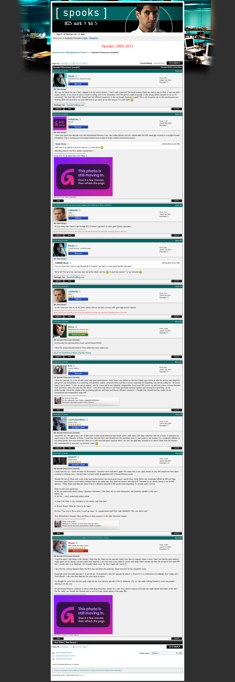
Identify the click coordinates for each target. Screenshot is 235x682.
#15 (181, 286)
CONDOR (107, 205)
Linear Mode (177, 67)
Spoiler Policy (85, 353)
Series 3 (84, 52)
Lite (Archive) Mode (103, 670)
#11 (181, 71)
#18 (181, 414)
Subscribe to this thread (63, 659)
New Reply (175, 63)
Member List (71, 34)
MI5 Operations (72, 52)
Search (59, 34)
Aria (70, 366)
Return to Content (89, 670)
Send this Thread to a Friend (65, 656)
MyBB (63, 675)
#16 (181, 322)
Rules (74, 353)
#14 (181, 240)
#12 (181, 114)
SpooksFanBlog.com (75, 105)
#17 (181, 362)
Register (93, 38)
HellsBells (73, 119)
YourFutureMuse (76, 420)
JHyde (106, 538)
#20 (181, 538)
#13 (181, 205)
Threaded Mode (166, 67)
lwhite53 (72, 457)
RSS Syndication (116, 670)
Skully (71, 76)
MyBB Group (78, 675)
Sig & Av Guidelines (62, 353)
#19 (181, 453)
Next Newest (71, 642)
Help (83, 34)
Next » (85, 63)
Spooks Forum (58, 52)
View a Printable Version (64, 652)
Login (85, 38)
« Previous (64, 63)
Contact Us (57, 670)
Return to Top (77, 670)
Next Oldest (59, 642)
